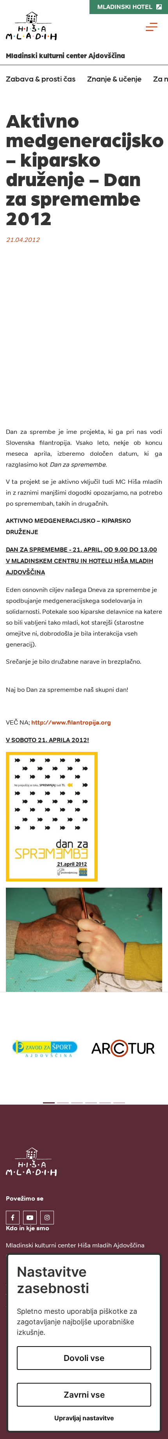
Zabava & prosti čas (40, 78)
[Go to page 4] (91, 1102)
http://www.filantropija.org (71, 722)
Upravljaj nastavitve (84, 1418)
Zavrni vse (84, 1395)
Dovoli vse (84, 1358)
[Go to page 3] (77, 1102)
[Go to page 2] (63, 1102)
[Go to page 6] (119, 1102)
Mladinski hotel (124, 7)
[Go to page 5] (105, 1102)
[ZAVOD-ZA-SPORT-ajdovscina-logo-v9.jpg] (45, 1048)
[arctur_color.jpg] (123, 1048)
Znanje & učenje (114, 78)
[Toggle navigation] (151, 27)
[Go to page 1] (49, 1102)
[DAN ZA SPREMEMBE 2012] (52, 816)
